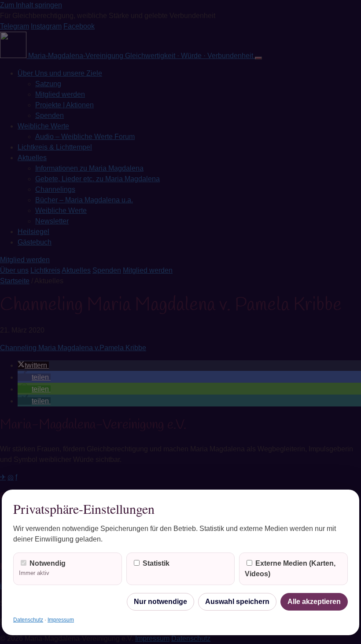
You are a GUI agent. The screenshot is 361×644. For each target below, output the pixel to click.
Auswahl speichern (237, 601)
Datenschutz (28, 620)
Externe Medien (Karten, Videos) (290, 569)
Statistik (155, 563)
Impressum (61, 620)
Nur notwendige (160, 601)
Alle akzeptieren (314, 601)
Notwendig (42, 568)
